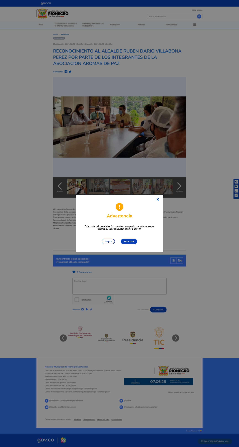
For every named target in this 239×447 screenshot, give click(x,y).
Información (129, 241)
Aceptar (108, 241)
